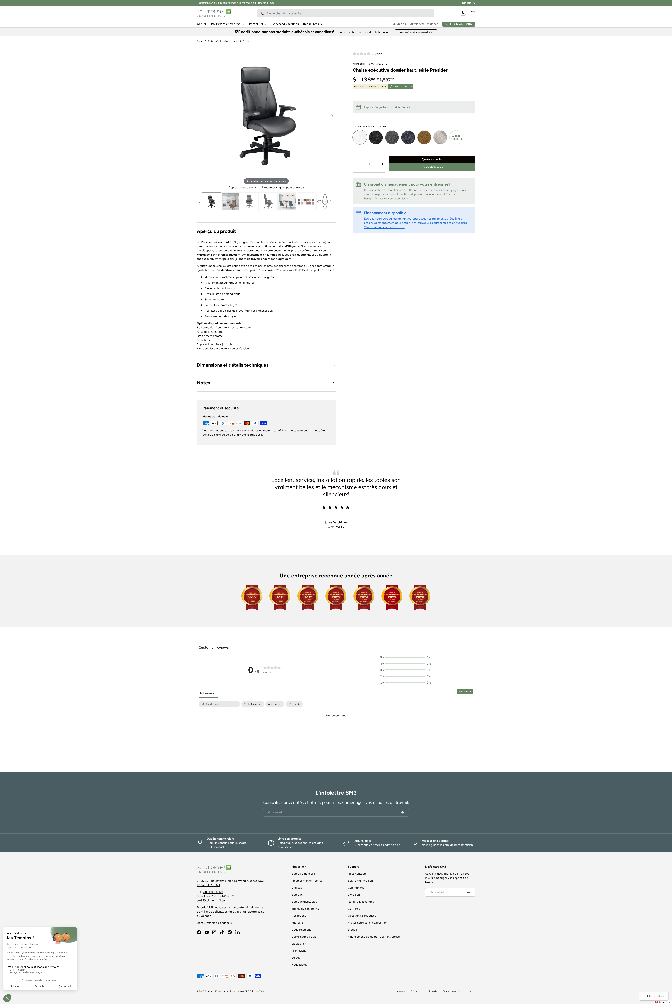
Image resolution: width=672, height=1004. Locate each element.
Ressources (311, 24)
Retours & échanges (361, 901)
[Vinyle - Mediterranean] (408, 137)
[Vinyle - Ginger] (424, 137)
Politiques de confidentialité (424, 991)
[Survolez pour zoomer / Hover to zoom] (266, 115)
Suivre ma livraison (360, 880)
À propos (400, 991)
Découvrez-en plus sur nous (215, 923)
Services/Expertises (285, 24)
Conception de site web (229, 991)
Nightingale (359, 63)
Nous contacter (358, 873)
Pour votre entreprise (225, 24)
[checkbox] (294, 704)
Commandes (356, 887)
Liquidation (398, 24)
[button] (473, 13)
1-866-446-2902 (223, 896)
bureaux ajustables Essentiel (233, 2)
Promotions (299, 950)
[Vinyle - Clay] (392, 137)
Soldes (296, 957)
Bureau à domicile (303, 873)
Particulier (256, 24)
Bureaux (297, 894)
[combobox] (345, 13)
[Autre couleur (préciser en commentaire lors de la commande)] (456, 137)
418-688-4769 (213, 892)
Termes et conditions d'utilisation (459, 991)
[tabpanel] (336, 727)
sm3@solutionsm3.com (212, 900)
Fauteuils (297, 922)
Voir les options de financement (384, 227)
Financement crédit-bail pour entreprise (374, 936)
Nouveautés (299, 964)
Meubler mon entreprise (307, 880)
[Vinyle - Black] (376, 137)
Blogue (352, 929)
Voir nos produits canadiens (416, 31)
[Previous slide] (200, 116)
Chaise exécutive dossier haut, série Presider (228, 41)
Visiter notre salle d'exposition (367, 922)
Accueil (202, 24)
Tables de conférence (305, 908)
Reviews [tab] (208, 693)
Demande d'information (432, 167)
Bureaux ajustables (304, 901)
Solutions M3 (211, 991)
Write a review (465, 691)
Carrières (354, 908)
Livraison (354, 894)
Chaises (297, 887)
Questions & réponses (362, 915)
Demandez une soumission (392, 198)
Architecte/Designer (424, 24)
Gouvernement (301, 929)
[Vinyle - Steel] (440, 137)
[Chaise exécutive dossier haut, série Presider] (211, 201)
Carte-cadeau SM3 (304, 936)
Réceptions (299, 915)
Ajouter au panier (432, 159)
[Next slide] (332, 116)
